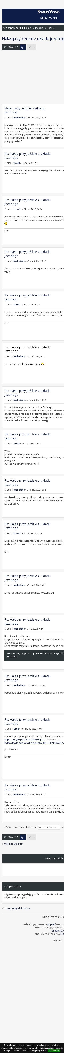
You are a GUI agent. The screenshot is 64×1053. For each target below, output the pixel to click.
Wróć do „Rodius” (13, 843)
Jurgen (17, 728)
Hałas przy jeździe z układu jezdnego (24, 110)
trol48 (17, 162)
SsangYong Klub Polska (18, 27)
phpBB (51, 924)
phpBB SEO (58, 930)
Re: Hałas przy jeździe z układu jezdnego (27, 155)
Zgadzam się (54, 1050)
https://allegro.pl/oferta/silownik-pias (24, 739)
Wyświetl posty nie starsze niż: (21, 826)
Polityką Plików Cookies (11, 1048)
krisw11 (18, 209)
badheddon (19, 117)
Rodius (51, 27)
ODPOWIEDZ (11, 47)
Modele (39, 27)
